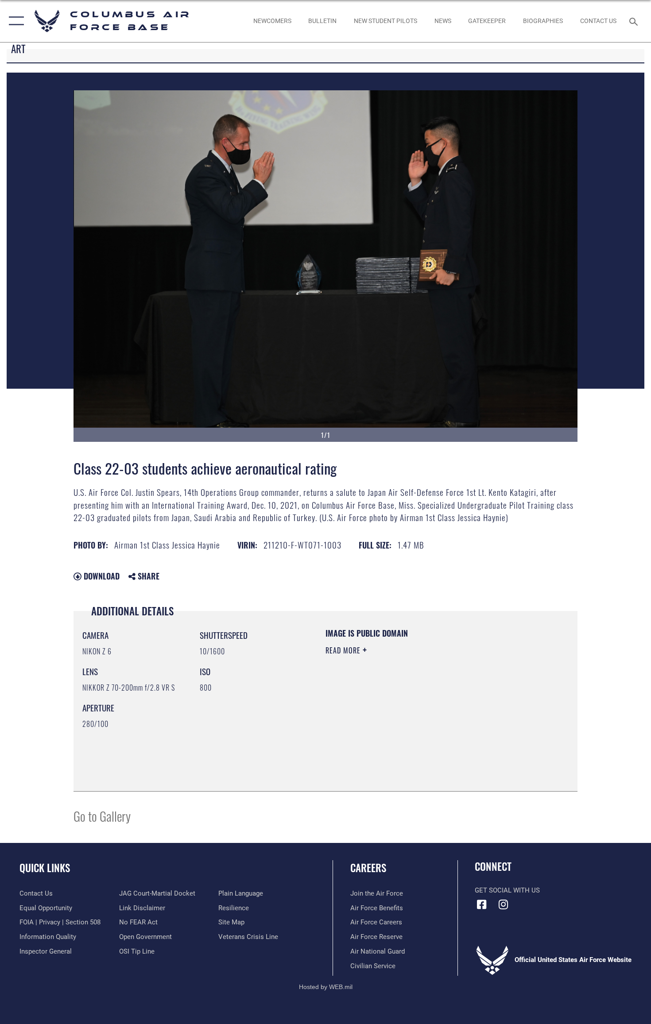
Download (100, 576)
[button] (14, 21)
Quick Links (44, 867)
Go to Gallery (102, 815)
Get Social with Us (507, 890)
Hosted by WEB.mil (326, 986)
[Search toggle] (635, 21)
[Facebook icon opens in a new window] (481, 904)
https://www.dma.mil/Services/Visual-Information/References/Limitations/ (429, 719)
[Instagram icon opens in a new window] (503, 904)
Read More (344, 650)
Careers (368, 867)
